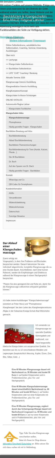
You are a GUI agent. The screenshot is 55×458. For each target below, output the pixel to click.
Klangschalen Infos (14, 113)
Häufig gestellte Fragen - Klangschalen (25, 127)
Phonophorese (15, 122)
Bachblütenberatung (17, 136)
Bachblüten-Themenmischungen (22, 145)
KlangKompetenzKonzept (17, 91)
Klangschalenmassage (19, 118)
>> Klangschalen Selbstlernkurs (19, 64)
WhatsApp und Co (16, 180)
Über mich (10, 55)
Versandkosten (15, 198)
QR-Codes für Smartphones (20, 184)
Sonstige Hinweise (17, 216)
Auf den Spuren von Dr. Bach (21, 166)
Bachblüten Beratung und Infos (19, 131)
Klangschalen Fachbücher (20, 109)
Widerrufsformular (16, 207)
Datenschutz (14, 212)
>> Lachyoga (11, 60)
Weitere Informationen (21, 40)
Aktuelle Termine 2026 (15, 78)
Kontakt (9, 175)
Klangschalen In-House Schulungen (21, 95)
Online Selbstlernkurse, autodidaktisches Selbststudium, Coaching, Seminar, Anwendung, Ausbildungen (26, 48)
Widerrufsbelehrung (17, 202)
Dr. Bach (12, 162)
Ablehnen (18, 37)
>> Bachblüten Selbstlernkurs (18, 69)
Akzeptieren (6, 37)
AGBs (11, 193)
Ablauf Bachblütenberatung (20, 140)
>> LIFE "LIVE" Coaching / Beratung (21, 73)
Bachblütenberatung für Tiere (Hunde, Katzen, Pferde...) (28, 150)
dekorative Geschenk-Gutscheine (17, 444)
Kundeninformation (14, 189)
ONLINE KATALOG (14, 100)
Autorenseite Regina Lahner (17, 104)
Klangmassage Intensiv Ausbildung (21, 82)
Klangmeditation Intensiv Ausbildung (21, 86)
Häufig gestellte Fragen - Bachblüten (24, 171)
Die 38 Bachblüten (16, 157)
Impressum (11, 220)
